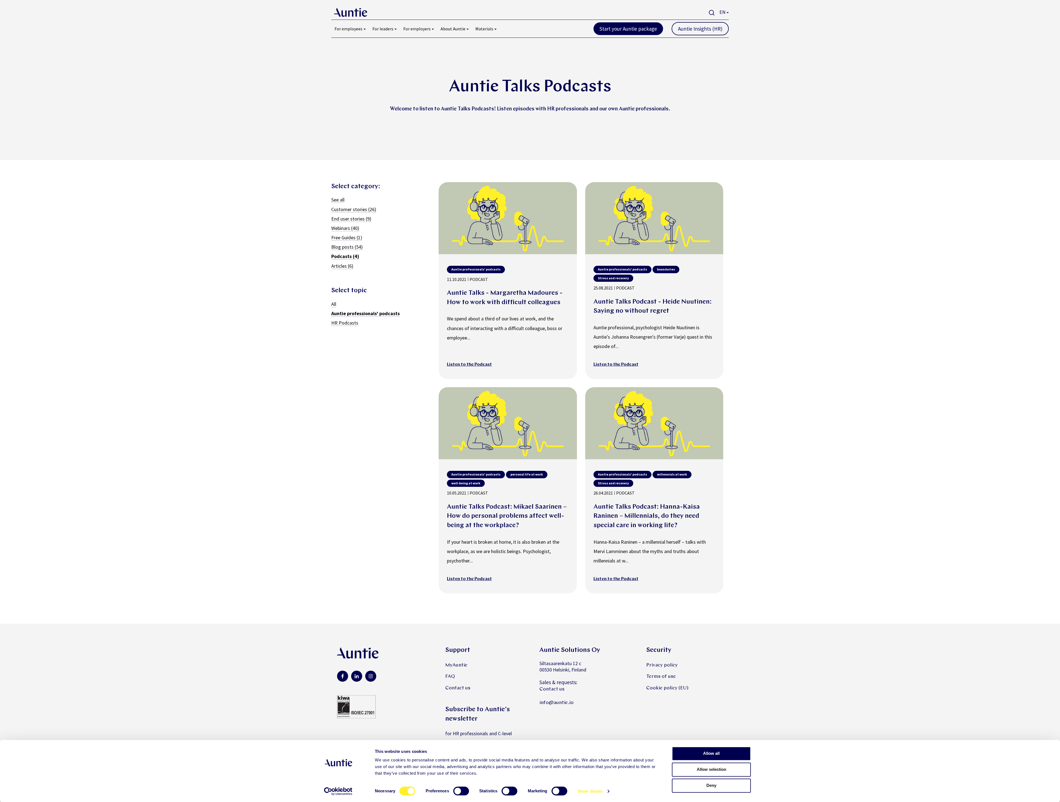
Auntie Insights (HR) (700, 28)
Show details (590, 791)
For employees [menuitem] (348, 28)
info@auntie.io (556, 702)
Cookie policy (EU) (667, 688)
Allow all (711, 753)
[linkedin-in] (356, 676)
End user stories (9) (351, 219)
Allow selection (711, 769)
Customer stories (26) (353, 209)
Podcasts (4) (345, 256)
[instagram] (370, 676)
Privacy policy (662, 665)
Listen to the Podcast (469, 364)
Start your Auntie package (628, 28)
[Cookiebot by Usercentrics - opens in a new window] (338, 791)
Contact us (457, 688)
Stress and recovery (613, 278)
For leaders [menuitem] (382, 28)
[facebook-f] (342, 676)
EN (722, 12)
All (333, 304)
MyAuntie (456, 665)
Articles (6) (342, 266)
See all (337, 199)
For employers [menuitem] (417, 28)
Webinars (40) (345, 228)
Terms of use (661, 676)
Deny (711, 785)
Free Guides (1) (346, 237)
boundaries (666, 269)
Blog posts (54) (347, 247)
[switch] (461, 791)
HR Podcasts (344, 323)
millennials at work (672, 474)
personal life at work (526, 474)
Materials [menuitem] (484, 28)
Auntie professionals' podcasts (365, 313)
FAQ (450, 676)
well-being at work (465, 483)
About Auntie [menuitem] (453, 28)
